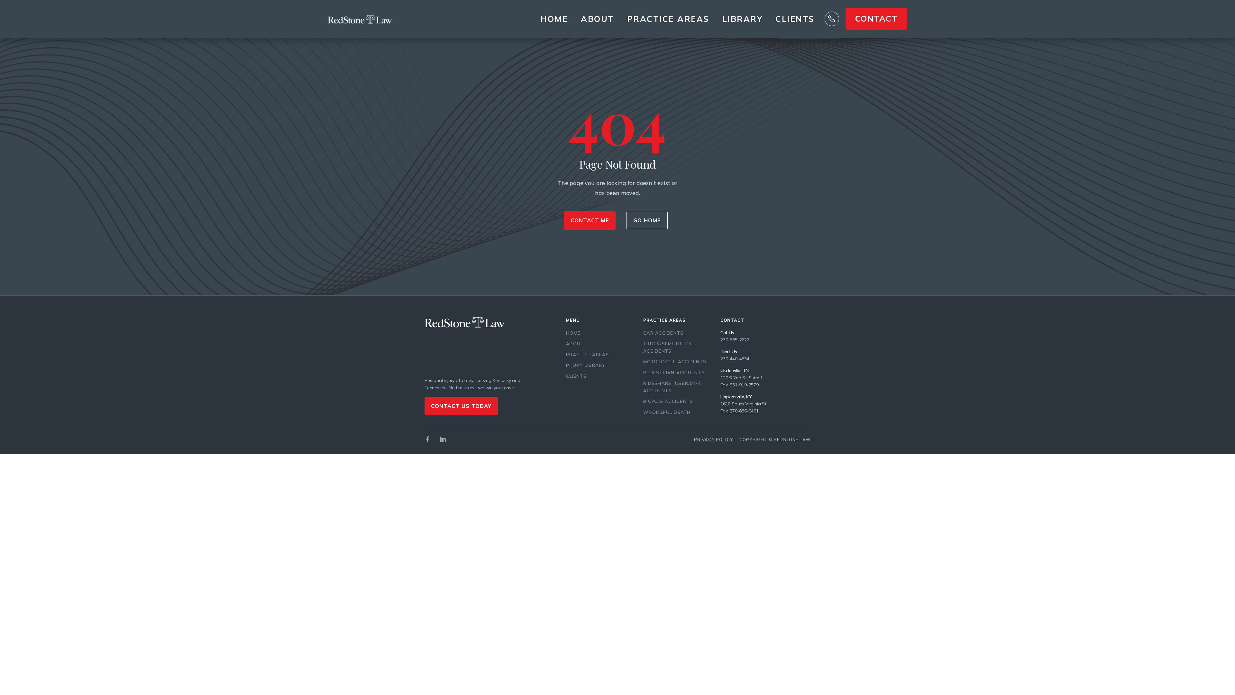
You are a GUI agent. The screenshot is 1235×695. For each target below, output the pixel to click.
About (597, 19)
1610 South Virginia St (743, 404)
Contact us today (461, 406)
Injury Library (586, 365)
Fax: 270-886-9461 (739, 411)
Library (742, 19)
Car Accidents (663, 333)
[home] (360, 19)
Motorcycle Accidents (674, 362)
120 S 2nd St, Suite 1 (741, 378)
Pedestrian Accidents (674, 372)
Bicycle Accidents (668, 401)
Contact (876, 18)
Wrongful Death (667, 412)
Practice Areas (587, 354)
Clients (795, 19)
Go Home (647, 220)
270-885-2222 (734, 340)
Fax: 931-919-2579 (739, 385)
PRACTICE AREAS (668, 19)
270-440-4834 (734, 359)
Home (554, 19)
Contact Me (590, 220)
